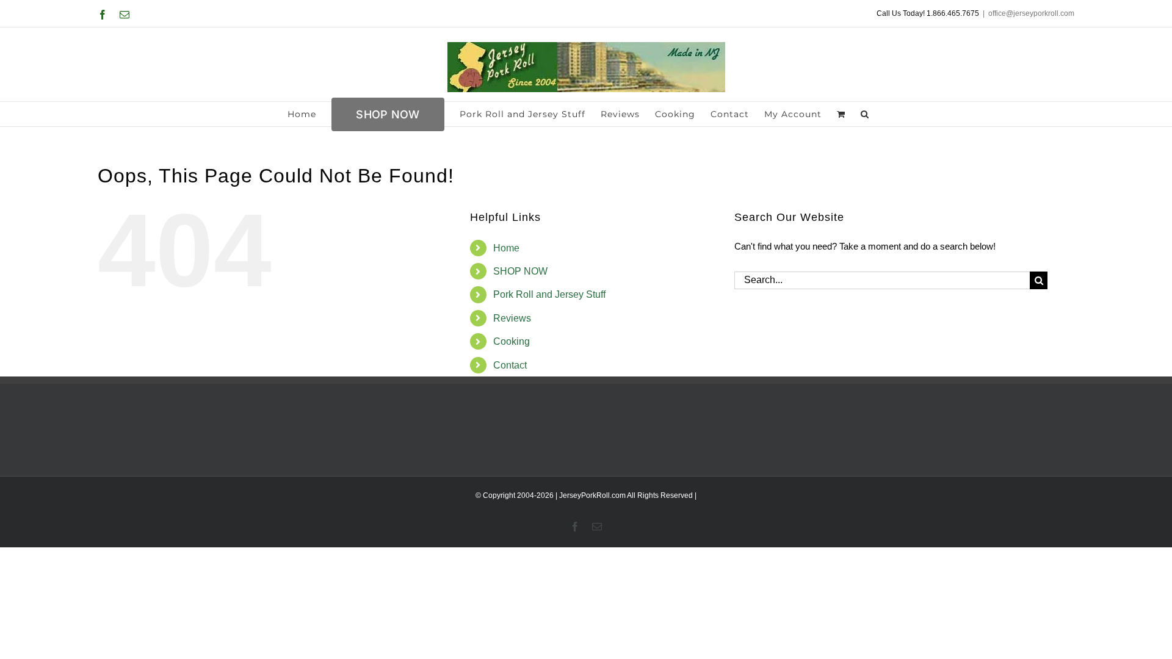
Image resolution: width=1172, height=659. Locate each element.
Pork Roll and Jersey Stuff (549, 294)
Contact (510, 365)
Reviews (512, 318)
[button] (865, 114)
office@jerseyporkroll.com (1031, 13)
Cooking (511, 341)
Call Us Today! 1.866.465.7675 (928, 13)
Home (506, 248)
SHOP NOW (520, 271)
